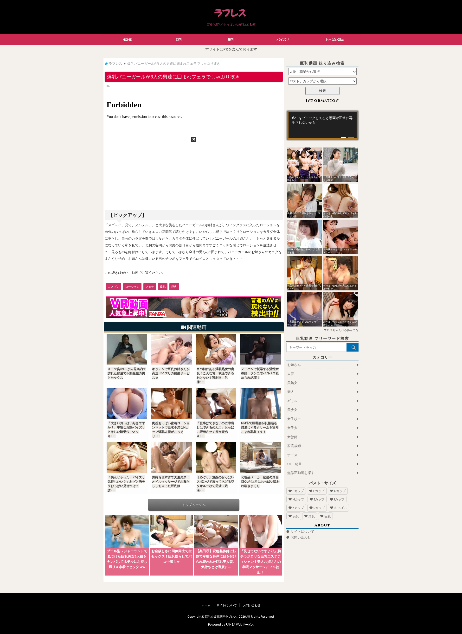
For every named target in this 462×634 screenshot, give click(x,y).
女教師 (292, 437)
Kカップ (298, 508)
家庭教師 (294, 446)
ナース (292, 455)
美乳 (296, 516)
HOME (127, 40)
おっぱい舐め (335, 40)
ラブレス (115, 63)
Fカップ (318, 491)
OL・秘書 (294, 464)
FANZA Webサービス (240, 624)
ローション (132, 286)
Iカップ (319, 499)
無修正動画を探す (300, 473)
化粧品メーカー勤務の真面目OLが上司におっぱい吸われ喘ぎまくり (260, 481)
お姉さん (294, 365)
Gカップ (340, 491)
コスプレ (113, 286)
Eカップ (298, 491)
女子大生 (294, 428)
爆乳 (231, 40)
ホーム (206, 605)
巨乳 (179, 40)
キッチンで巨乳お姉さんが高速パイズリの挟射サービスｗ (171, 373)
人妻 (290, 373)
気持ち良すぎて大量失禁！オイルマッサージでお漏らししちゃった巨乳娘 (171, 481)
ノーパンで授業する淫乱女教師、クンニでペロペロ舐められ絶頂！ (260, 373)
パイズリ (283, 40)
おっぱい (340, 508)
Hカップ (298, 499)
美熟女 (292, 383)
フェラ (149, 286)
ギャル (292, 401)
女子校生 (294, 419)
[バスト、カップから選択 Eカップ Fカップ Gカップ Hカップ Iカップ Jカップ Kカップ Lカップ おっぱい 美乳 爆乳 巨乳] (322, 81)
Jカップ (339, 499)
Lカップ (319, 508)
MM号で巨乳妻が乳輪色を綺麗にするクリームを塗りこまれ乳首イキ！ (260, 427)
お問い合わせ (301, 537)
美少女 (292, 410)
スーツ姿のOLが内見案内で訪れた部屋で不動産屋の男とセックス (127, 373)
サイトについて (302, 531)
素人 (290, 392)
